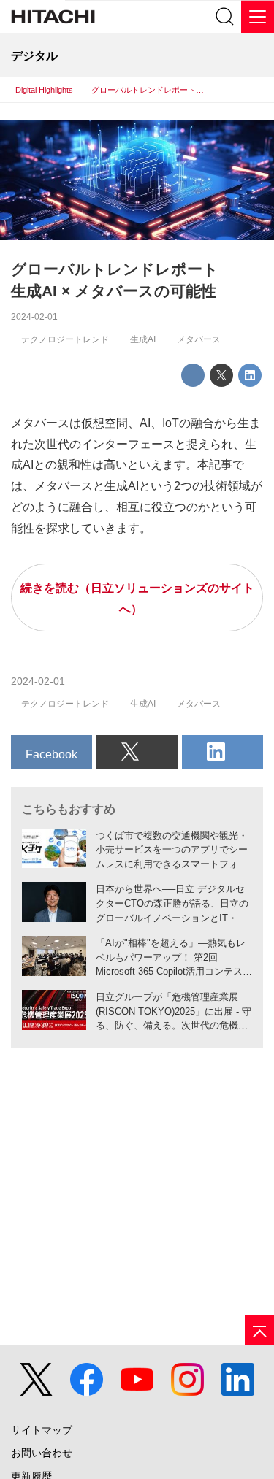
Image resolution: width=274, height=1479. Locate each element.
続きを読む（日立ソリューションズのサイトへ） (137, 598)
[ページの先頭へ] (259, 1330)
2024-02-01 (34, 317)
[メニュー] (257, 16)
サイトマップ (41, 1430)
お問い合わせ (41, 1453)
